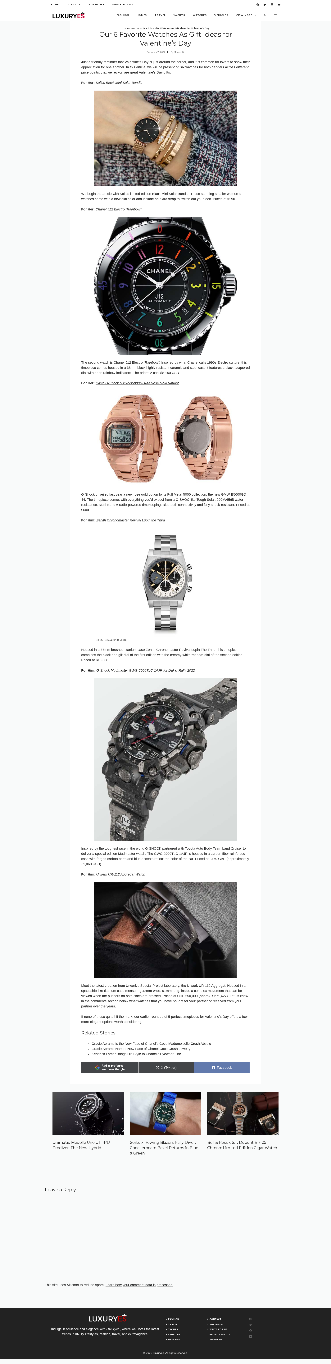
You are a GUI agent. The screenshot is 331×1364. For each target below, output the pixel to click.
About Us (216, 1339)
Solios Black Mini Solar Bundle (119, 83)
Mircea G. (179, 52)
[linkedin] (279, 4)
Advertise (96, 4)
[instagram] (272, 4)
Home (55, 4)
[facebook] (257, 4)
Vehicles (221, 15)
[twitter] (265, 4)
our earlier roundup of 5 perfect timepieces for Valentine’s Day (181, 1017)
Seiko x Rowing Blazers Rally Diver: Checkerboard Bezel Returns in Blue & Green (164, 1147)
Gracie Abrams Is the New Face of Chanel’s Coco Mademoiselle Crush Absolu (151, 1044)
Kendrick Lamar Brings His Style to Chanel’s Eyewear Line (136, 1054)
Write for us (122, 4)
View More (244, 15)
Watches (200, 15)
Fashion (122, 15)
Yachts (179, 15)
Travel (160, 15)
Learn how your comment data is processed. (139, 1285)
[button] (265, 15)
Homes (142, 15)
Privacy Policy (220, 1334)
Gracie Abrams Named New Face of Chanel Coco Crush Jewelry (141, 1049)
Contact (73, 4)
